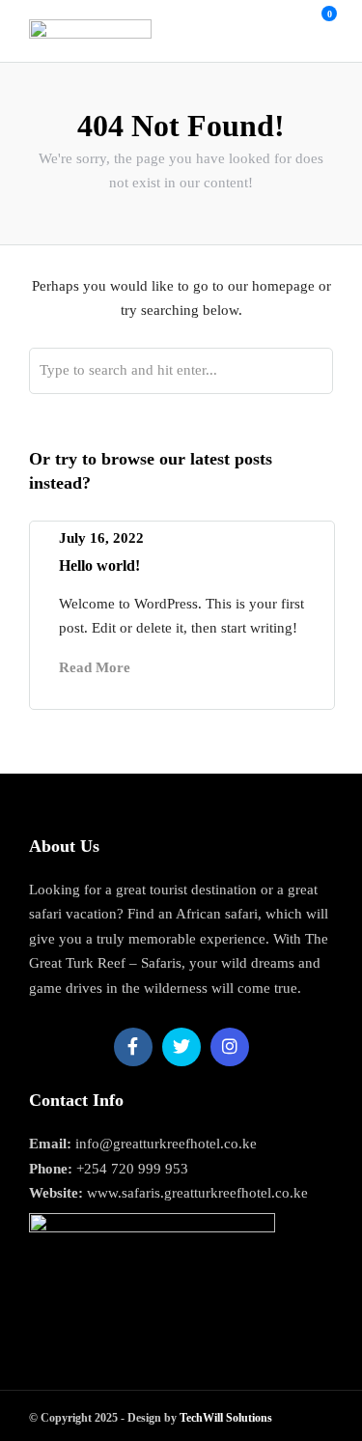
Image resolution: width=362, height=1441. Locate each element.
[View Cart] (318, 24)
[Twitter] (181, 1047)
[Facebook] (133, 1047)
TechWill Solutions (226, 1418)
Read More (94, 667)
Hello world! (99, 565)
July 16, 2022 (101, 538)
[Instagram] (229, 1047)
